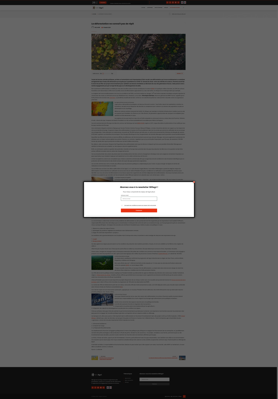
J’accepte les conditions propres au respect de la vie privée (140, 205)
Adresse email (124, 195)
